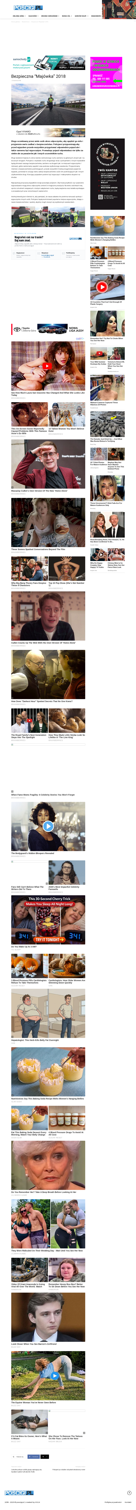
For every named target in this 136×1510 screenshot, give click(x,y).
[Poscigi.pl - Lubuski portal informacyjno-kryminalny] (28, 8)
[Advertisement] (68, 39)
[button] (29, 216)
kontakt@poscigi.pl (48, 255)
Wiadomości (25, 22)
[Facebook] (129, 1493)
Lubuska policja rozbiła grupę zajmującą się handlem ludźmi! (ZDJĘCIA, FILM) (26, 1471)
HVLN (37, 1502)
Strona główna (15, 22)
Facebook (47, 257)
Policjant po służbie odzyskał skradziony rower (69, 1470)
